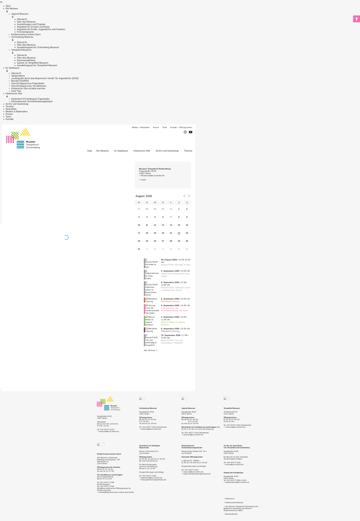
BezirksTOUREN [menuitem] (20, 81)
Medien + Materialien (141, 127)
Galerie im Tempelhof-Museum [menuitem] (32, 63)
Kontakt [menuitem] (10, 119)
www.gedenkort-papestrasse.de (153, 480)
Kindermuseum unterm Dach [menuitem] (26, 34)
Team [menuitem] (8, 116)
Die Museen (102, 151)
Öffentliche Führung (170, 301)
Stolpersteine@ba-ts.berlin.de (237, 482)
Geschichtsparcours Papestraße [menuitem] (27, 83)
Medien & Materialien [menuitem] (17, 111)
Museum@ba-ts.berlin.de (152, 175)
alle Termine (149, 350)
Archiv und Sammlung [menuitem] (17, 104)
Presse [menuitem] (9, 114)
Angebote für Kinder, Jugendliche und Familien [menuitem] (41, 29)
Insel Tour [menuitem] (16, 91)
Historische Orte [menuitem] (14, 93)
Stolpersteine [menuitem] (18, 76)
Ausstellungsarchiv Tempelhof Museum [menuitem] (37, 65)
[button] (103, 151)
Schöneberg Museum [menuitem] (22, 37)
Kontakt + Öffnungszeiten (181, 127)
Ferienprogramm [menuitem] (25, 32)
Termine (188, 151)
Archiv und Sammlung (167, 151)
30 (187, 241)
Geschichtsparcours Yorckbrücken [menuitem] (28, 86)
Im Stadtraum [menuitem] (12, 68)
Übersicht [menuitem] (22, 19)
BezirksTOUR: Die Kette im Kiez (175, 265)
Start (89, 151)
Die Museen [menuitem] (12, 8)
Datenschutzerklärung (234, 503)
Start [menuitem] (8, 6)
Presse (156, 127)
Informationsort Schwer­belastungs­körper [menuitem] (32, 101)
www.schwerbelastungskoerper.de (197, 474)
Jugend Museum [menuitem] (19, 14)
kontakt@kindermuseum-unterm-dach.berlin (116, 492)
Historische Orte (142, 151)
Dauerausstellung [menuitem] (26, 60)
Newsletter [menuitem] (11, 109)
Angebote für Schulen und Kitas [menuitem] (33, 27)
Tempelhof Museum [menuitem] (21, 50)
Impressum (230, 499)
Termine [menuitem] (10, 106)
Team (164, 127)
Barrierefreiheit (231, 514)
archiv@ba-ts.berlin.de (235, 465)
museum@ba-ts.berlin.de (109, 431)
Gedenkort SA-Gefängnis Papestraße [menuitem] (30, 99)
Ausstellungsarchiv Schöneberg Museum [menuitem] (38, 47)
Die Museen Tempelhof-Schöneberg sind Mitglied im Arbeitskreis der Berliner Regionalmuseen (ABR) (241, 508)
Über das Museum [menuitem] (26, 22)
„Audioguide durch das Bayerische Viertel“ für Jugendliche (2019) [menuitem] (44, 78)
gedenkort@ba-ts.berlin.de (151, 478)
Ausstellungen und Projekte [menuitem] (31, 24)
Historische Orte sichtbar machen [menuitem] (28, 88)
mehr (143, 180)
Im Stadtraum (121, 151)
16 (187, 225)
